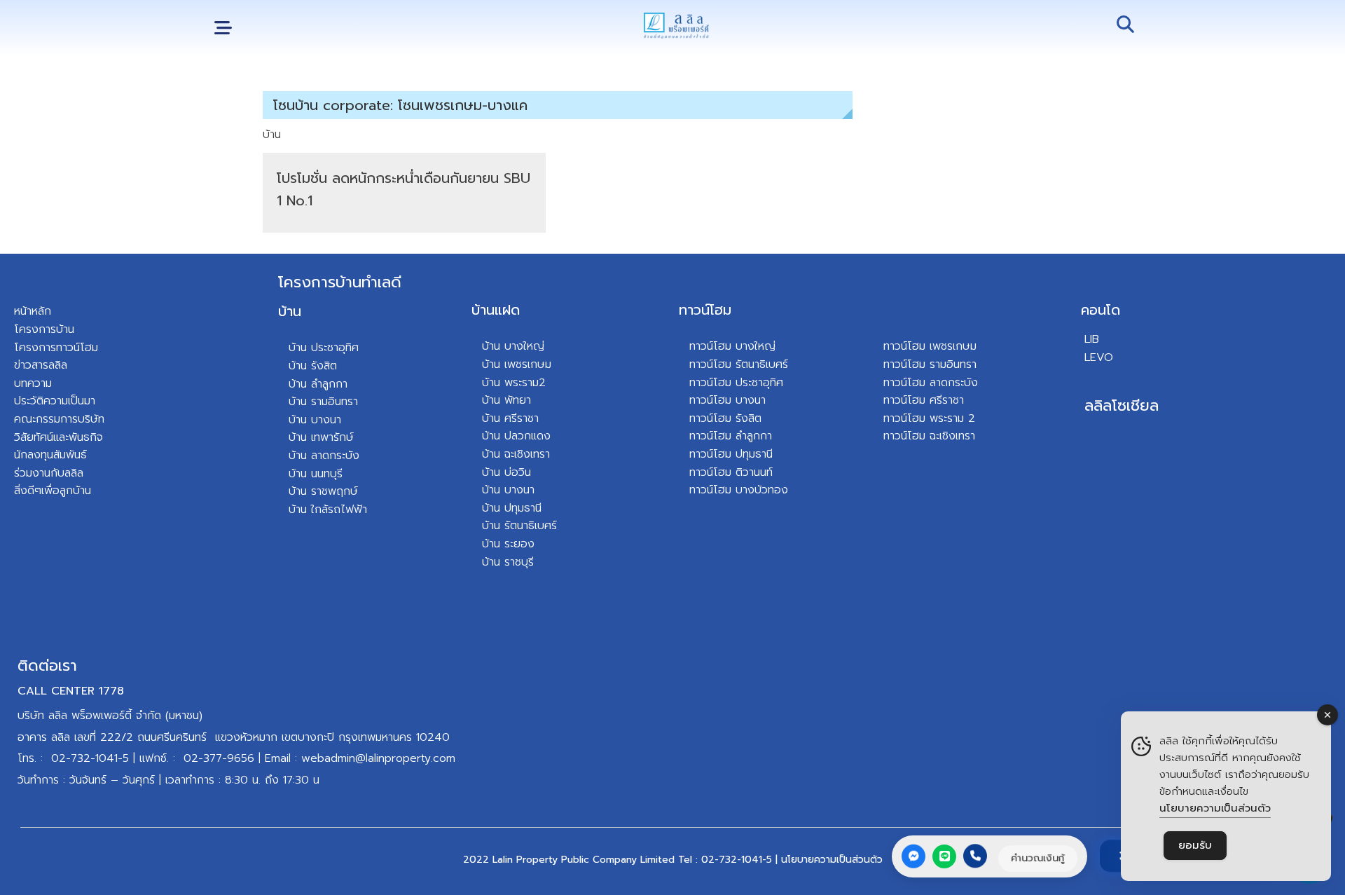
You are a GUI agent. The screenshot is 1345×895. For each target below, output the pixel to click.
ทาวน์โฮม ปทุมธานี (731, 454)
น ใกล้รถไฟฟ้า (334, 509)
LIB (1091, 339)
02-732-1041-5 (90, 758)
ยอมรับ (1195, 845)
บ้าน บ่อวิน (506, 472)
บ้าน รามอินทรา (323, 401)
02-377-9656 (219, 758)
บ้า (295, 509)
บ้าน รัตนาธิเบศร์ (519, 525)
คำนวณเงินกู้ (1038, 858)
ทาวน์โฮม (705, 309)
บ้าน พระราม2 (514, 382)
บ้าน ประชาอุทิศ (324, 347)
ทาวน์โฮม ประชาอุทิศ (736, 382)
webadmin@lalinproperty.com (378, 758)
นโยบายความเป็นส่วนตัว (832, 859)
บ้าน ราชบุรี (508, 562)
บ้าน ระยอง (508, 543)
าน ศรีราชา (514, 418)
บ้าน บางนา (315, 419)
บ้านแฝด (495, 309)
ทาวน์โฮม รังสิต (725, 418)
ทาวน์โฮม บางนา (727, 400)
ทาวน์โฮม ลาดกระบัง (930, 382)
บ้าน (289, 311)
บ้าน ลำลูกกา (318, 384)
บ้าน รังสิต (313, 365)
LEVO (1098, 357)
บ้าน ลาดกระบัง (324, 455)
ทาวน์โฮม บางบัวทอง (738, 489)
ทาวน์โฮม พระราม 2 (929, 418)
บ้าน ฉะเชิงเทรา (516, 454)
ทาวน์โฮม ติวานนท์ (731, 472)
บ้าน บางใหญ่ (513, 346)
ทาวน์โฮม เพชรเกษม (930, 346)
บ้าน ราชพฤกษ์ (323, 491)
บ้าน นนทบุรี (316, 473)
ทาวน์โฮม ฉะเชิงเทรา (929, 436)
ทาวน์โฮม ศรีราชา (923, 400)
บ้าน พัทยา (506, 400)
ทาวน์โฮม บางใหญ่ (732, 346)
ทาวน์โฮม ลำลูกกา (730, 436)
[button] (223, 28)
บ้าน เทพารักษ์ (321, 437)
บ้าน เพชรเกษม (516, 364)
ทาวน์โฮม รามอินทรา (930, 364)
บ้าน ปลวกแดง (516, 436)
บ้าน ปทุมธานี (512, 508)
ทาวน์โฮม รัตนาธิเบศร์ (738, 364)
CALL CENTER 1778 (71, 691)
